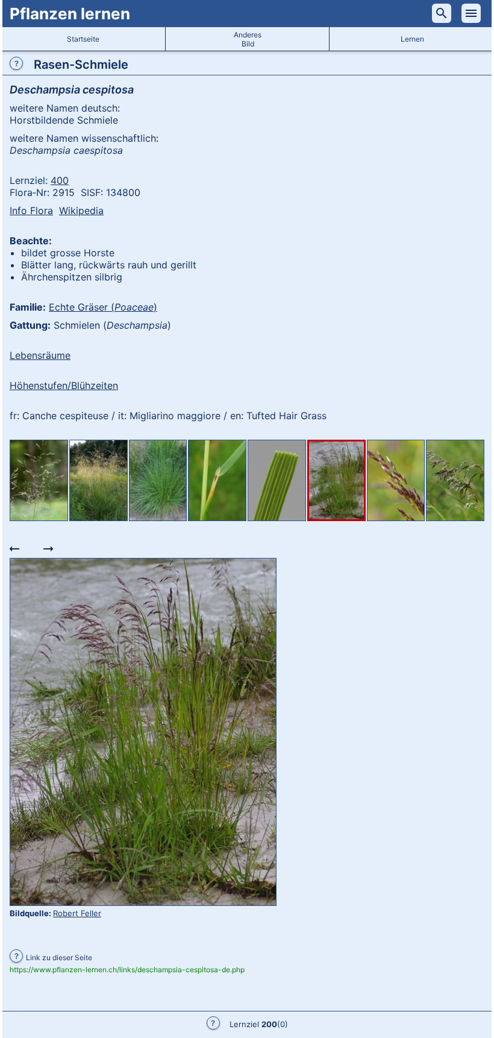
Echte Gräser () (103, 307)
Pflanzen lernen (70, 13)
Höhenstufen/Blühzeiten (64, 385)
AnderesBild (247, 39)
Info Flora (31, 210)
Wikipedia (81, 210)
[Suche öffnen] (441, 13)
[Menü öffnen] (471, 13)
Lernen (412, 38)
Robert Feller (77, 913)
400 (60, 180)
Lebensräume (40, 355)
